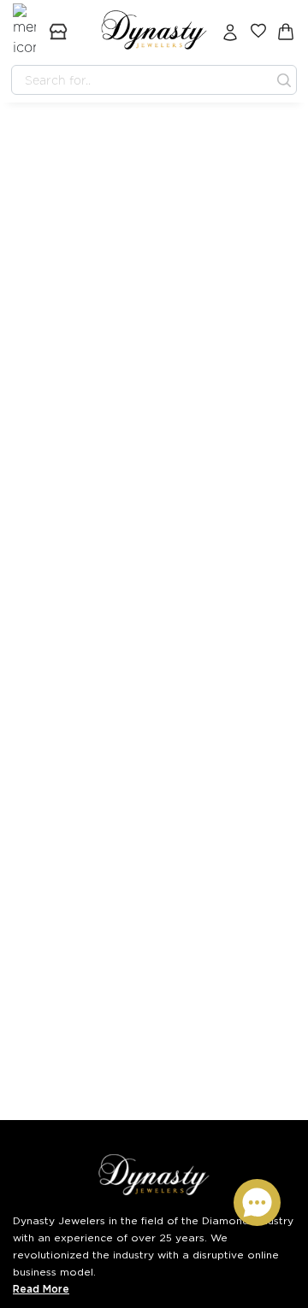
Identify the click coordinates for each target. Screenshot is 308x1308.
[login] (230, 32)
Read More (41, 1288)
